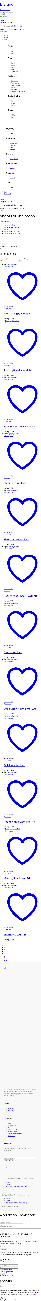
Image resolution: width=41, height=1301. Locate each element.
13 (4, 954)
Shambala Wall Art (15, 934)
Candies (12, 178)
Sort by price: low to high (12, 231)
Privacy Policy (12, 1132)
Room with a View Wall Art (19, 821)
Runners (12, 168)
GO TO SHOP (24, 26)
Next (5, 960)
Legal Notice (12, 1125)
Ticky (13, 115)
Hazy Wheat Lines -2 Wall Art (21, 426)
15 (4, 958)
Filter (20, 261)
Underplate (14, 81)
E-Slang (7, 4)
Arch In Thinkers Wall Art (18, 313)
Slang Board (11, 1108)
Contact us (11, 1136)
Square (12, 147)
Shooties (13, 149)
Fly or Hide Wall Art (15, 483)
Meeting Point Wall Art (17, 878)
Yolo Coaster (15, 83)
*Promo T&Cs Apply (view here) (16, 1186)
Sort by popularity (10, 225)
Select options (8, 266)
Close (2, 20)
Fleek (13, 53)
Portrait (12, 145)
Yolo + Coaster (15, 85)
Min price (3, 259)
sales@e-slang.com (6, 12)
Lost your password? (6, 1272)
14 (4, 956)
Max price (27, 259)
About (10, 1123)
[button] (20, 18)
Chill (12, 69)
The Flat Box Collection (18, 91)
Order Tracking (13, 1129)
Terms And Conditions (15, 1134)
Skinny (13, 67)
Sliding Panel (14, 159)
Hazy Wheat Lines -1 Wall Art (20, 596)
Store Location (5, 10)
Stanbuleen (14, 71)
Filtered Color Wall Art (16, 539)
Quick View (7, 309)
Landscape (13, 143)
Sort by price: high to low (12, 233)
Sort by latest (8, 229)
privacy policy (31, 1294)
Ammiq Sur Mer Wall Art (18, 370)
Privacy (8, 1182)
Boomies (14, 89)
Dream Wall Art (13, 652)
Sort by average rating (11, 227)
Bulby (11, 133)
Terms (8, 1184)
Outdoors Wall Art (14, 765)
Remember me (7, 1270)
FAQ (9, 1127)
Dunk (12, 51)
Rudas (13, 87)
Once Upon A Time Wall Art (20, 709)
